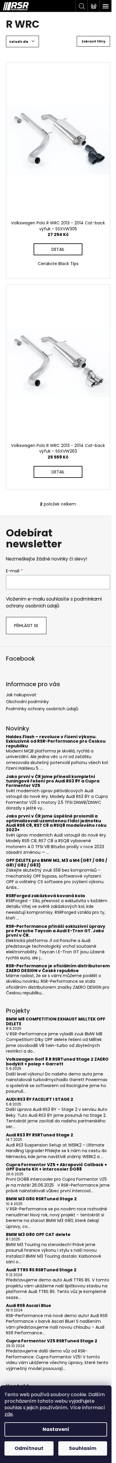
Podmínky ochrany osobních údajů (42, 709)
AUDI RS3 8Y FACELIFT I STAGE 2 (39, 1099)
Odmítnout (29, 1448)
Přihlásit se (26, 626)
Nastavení (56, 1429)
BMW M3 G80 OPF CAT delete (38, 1234)
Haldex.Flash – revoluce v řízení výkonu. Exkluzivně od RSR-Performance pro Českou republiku (56, 741)
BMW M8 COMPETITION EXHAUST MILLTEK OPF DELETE (55, 1021)
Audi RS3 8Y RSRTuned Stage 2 (39, 1135)
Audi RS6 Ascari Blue (28, 1305)
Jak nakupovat (21, 695)
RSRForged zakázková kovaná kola (45, 896)
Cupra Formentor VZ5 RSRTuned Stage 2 (51, 1341)
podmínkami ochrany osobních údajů (54, 602)
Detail (58, 249)
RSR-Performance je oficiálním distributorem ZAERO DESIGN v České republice (58, 968)
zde (8, 1414)
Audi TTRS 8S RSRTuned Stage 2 (41, 1270)
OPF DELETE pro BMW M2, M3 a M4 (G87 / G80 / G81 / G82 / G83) (56, 862)
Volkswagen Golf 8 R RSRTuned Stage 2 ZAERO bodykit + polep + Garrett (57, 1061)
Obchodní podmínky (27, 702)
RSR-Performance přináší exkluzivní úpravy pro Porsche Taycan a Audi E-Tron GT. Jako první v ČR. (55, 931)
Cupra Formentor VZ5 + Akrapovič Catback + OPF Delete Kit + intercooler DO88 (56, 1167)
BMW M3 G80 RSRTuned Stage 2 (41, 1199)
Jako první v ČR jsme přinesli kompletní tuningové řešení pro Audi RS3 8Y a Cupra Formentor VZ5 (52, 781)
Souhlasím (82, 1448)
